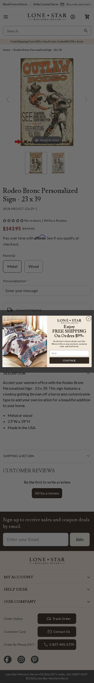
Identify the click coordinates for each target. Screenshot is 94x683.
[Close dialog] (89, 319)
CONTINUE (69, 360)
